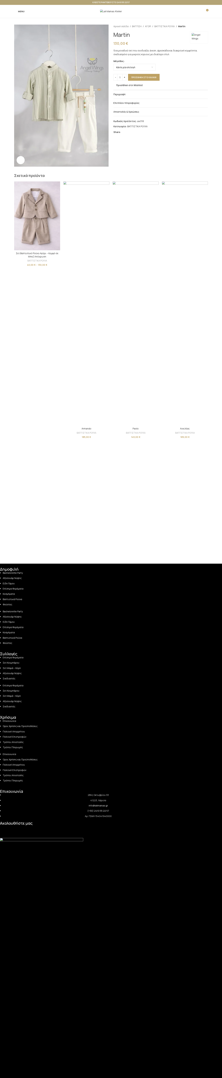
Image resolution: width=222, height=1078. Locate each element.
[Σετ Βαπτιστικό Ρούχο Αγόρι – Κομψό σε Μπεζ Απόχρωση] (37, 215)
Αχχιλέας (185, 428)
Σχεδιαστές (9, 678)
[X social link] (127, 132)
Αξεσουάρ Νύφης (12, 578)
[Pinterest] (30, 829)
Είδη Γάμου (9, 583)
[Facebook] (21, 829)
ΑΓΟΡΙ (148, 26)
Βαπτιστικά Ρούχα (12, 599)
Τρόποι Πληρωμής (13, 747)
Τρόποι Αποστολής (13, 742)
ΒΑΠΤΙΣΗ (137, 26)
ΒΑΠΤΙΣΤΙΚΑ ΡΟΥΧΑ (164, 26)
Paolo (136, 428)
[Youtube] (38, 829)
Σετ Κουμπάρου (11, 662)
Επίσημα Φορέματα (13, 588)
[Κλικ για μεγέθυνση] (21, 160)
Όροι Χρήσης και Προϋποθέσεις (20, 726)
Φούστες (7, 604)
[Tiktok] (4, 829)
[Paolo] (136, 303)
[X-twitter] (47, 829)
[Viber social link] (142, 132)
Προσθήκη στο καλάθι (143, 77)
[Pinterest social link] (131, 132)
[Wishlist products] (200, 11)
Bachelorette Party (13, 572)
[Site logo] (111, 11)
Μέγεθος (118, 61)
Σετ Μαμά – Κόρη (12, 668)
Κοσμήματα (9, 593)
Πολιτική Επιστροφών (14, 736)
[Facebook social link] (123, 132)
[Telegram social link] (138, 132)
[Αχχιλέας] (185, 303)
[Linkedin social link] (135, 132)
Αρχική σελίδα (121, 26)
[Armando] (86, 303)
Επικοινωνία (9, 720)
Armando (86, 428)
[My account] (194, 11)
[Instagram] (13, 829)
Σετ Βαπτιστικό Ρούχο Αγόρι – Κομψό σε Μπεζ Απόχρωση (37, 255)
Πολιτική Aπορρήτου (14, 731)
